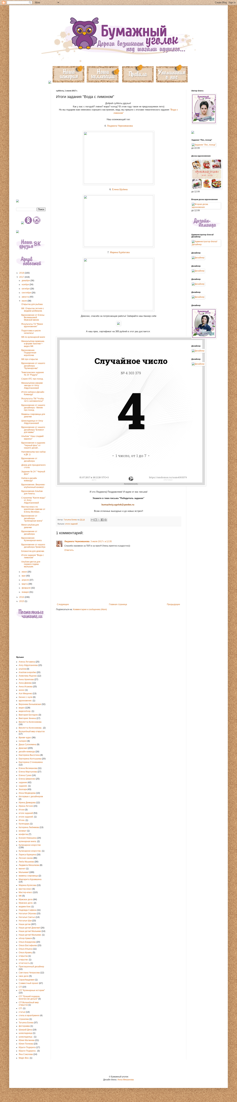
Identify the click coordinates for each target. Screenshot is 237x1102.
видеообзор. (25, 711)
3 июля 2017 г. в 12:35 (101, 541)
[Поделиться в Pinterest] (105, 520)
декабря (26, 280)
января (25, 592)
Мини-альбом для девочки (30, 526)
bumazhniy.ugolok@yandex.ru (117, 504)
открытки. (23, 959)
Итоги (21, 809)
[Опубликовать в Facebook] (102, 520)
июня (24, 572)
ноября (25, 284)
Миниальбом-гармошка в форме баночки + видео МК (32, 343)
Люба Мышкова (26, 861)
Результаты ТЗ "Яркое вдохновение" (32, 325)
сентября (27, 292)
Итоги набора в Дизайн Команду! (32, 393)
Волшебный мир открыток (32, 731)
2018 (22, 273)
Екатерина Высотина (29, 755)
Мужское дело (26, 899)
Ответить (69, 550)
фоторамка (24, 1026)
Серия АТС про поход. (32, 379)
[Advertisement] (31, 142)
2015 (22, 601)
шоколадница (25, 1033)
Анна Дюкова (25, 683)
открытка (23, 956)
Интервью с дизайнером (31, 796)
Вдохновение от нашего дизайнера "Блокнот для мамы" (33, 429)
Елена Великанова (28, 768)
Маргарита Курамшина (30, 879)
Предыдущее (173, 604)
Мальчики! (24, 872)
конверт (23, 831)
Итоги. (22, 820)
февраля (26, 588)
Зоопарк (23, 789)
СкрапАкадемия (27, 980)
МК (20, 896)
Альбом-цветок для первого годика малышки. (30, 564)
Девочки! (23, 748)
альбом (22, 669)
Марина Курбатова (120, 252)
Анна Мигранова (125, 1079)
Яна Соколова (26, 1054)
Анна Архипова (26, 679)
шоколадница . (26, 1037)
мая (24, 576)
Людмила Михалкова (29, 865)
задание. (23, 786)
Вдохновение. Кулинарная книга (31, 539)
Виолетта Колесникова (30, 722)
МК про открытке (29, 359)
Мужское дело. (26, 903)
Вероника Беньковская (30, 704)
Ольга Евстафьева (28, 945)
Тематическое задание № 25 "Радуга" (32, 373)
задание (23, 782)
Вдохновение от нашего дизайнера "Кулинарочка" (33, 365)
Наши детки (25, 924)
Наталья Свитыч (27, 917)
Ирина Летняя (26, 806)
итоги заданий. (26, 817)
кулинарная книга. (28, 841)
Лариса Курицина (27, 854)
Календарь (24, 824)
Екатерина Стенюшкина (31, 762)
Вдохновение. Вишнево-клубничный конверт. (33, 485)
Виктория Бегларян (28, 715)
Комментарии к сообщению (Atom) (90, 609)
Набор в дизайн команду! (29, 479)
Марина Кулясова (27, 885)
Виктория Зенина (27, 718)
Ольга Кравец (25, 952)
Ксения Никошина (28, 838)
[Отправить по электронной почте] (92, 520)
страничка (24, 1019)
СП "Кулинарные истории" (32, 990)
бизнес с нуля (25, 697)
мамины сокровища (28, 876)
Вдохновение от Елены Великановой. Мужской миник (32, 317)
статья (22, 1012)
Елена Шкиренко (27, 779)
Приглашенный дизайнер (31, 966)
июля (24, 301)
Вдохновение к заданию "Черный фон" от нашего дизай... (33, 445)
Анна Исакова (25, 686)
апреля (25, 580)
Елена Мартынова (28, 771)
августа (25, 297)
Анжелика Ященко (28, 676)
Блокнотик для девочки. (33, 551)
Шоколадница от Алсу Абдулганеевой (32, 422)
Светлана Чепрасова (29, 972)
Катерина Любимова (29, 827)
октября (26, 288)
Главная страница (118, 604)
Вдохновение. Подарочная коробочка (28, 352)
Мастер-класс (25, 892)
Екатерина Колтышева (30, 758)
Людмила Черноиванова (120, 125)
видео (22, 708)
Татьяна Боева (26, 1022)
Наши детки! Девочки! (29, 928)
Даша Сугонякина (27, 744)
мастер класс (25, 889)
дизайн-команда (27, 751)
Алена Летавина (27, 662)
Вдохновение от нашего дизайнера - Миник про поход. (33, 407)
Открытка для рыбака (32, 304)
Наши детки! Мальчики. (30, 935)
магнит (22, 868)
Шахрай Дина (25, 1029)
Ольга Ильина (25, 949)
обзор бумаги (25, 938)
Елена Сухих (25, 775)
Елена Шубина (120, 189)
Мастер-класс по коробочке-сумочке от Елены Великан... (33, 509)
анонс (22, 690)
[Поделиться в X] (99, 520)
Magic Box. (24, 1058)
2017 (22, 277)
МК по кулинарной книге (33, 337)
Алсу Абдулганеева (28, 665)
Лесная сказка (26, 858)
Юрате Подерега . (28, 1051)
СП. (20, 1008)
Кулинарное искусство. (30, 851)
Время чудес (25, 737)
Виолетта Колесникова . (31, 728)
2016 (22, 597)
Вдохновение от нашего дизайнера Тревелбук (33, 545)
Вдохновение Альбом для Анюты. (32, 492)
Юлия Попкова (26, 1044)
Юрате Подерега (27, 1047)
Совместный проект (29, 983)
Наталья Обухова (27, 913)
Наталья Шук (25, 920)
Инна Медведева (27, 793)
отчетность (24, 963)
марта (25, 584)
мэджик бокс (25, 906)
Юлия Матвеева (27, 1040)
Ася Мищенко (25, 693)
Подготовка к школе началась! (31, 331)
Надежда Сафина (27, 910)
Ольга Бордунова (27, 942)
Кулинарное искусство (30, 845)
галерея (23, 741)
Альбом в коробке (27, 672)
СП (20, 987)
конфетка (23, 834)
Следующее (63, 604)
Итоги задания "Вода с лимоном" (32, 556)
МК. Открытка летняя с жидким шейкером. (32, 309)
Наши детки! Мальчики (30, 931)
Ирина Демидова (27, 802)
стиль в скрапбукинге (29, 1015)
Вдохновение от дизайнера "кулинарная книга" (32, 518)
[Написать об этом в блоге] (95, 520)
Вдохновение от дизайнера (29, 459)
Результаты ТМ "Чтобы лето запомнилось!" (32, 399)
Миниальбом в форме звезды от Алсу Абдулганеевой (32, 385)
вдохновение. (25, 700)
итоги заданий (71, 524)
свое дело (24, 976)
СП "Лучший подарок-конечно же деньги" (29, 997)
